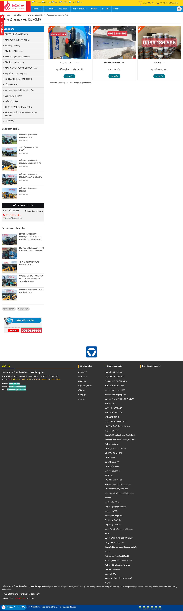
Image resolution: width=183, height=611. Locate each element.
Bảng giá (106, 9)
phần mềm (24, 309)
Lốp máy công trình (13, 96)
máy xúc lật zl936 (112, 431)
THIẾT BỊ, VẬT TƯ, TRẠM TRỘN (18, 107)
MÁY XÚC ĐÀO (11, 101)
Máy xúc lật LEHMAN (113, 525)
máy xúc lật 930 (111, 511)
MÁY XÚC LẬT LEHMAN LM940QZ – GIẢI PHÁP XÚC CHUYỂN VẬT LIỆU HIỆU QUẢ (30, 237)
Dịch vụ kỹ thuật (78, 9)
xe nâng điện (110, 457)
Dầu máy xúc (159, 62)
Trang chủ (37, 9)
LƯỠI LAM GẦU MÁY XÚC (114, 377)
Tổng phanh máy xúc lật (69, 62)
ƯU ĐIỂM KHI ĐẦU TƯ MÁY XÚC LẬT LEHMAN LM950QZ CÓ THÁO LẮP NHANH (31, 278)
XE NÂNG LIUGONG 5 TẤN (114, 386)
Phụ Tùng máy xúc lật (113, 480)
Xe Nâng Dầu (110, 404)
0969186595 (12, 215)
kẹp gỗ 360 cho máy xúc (16, 73)
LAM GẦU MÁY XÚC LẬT (114, 372)
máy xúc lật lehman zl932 (115, 390)
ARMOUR (108, 475)
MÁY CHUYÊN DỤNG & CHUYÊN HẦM (21, 68)
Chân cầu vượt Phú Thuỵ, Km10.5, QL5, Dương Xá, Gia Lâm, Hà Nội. (34, 379)
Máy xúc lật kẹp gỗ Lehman (17, 57)
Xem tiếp (69, 76)
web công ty (10, 309)
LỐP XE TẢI (10, 121)
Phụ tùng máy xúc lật (34, 15)
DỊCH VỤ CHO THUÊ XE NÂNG (116, 381)
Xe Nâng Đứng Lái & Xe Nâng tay (19, 90)
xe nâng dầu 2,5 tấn (112, 502)
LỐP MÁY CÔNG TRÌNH (113, 453)
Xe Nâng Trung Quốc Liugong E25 (118, 484)
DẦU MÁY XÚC (11, 84)
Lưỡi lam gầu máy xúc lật (114, 62)
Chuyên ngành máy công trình (116, 489)
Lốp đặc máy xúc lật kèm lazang (117, 426)
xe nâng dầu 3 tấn (112, 466)
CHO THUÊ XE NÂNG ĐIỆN (16, 34)
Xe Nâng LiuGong (12, 45)
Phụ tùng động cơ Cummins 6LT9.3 (118, 560)
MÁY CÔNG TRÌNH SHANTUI (17, 40)
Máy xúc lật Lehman (14, 51)
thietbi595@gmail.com (169, 3)
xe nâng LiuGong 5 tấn (113, 516)
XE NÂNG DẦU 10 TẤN (113, 413)
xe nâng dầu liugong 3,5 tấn (115, 448)
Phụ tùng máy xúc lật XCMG (57, 15)
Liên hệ (116, 9)
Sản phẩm (49, 9)
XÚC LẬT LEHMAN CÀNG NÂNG (18, 79)
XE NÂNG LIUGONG (112, 417)
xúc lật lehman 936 (112, 462)
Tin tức (94, 9)
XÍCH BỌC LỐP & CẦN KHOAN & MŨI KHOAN (21, 114)
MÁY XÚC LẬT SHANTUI (114, 408)
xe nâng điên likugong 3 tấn (115, 395)
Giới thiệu (63, 9)
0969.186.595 (148, 3)
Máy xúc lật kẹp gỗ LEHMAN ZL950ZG (119, 399)
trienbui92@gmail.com (14, 218)
